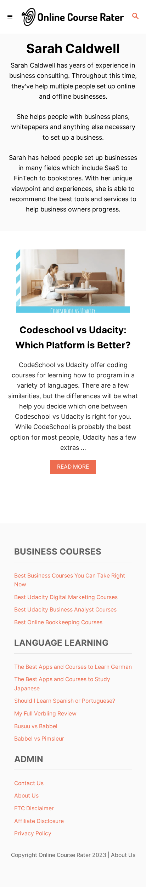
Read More (75, 468)
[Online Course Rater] (73, 17)
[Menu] (10, 16)
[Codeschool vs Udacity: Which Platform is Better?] (73, 284)
